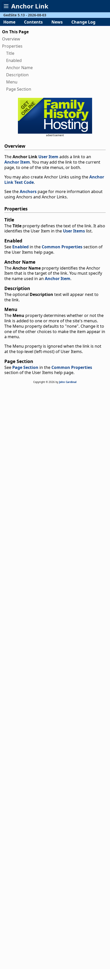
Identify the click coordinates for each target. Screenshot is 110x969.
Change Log (83, 22)
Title (10, 53)
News (57, 22)
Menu (11, 82)
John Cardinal (67, 382)
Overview (11, 39)
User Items (74, 231)
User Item (48, 156)
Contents (33, 22)
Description (17, 75)
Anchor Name (19, 67)
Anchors (28, 191)
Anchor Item (17, 162)
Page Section (18, 89)
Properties (12, 46)
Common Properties (62, 247)
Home (9, 22)
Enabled (14, 60)
